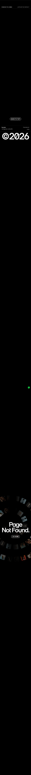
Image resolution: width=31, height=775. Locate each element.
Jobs (28, 129)
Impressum (26, 127)
